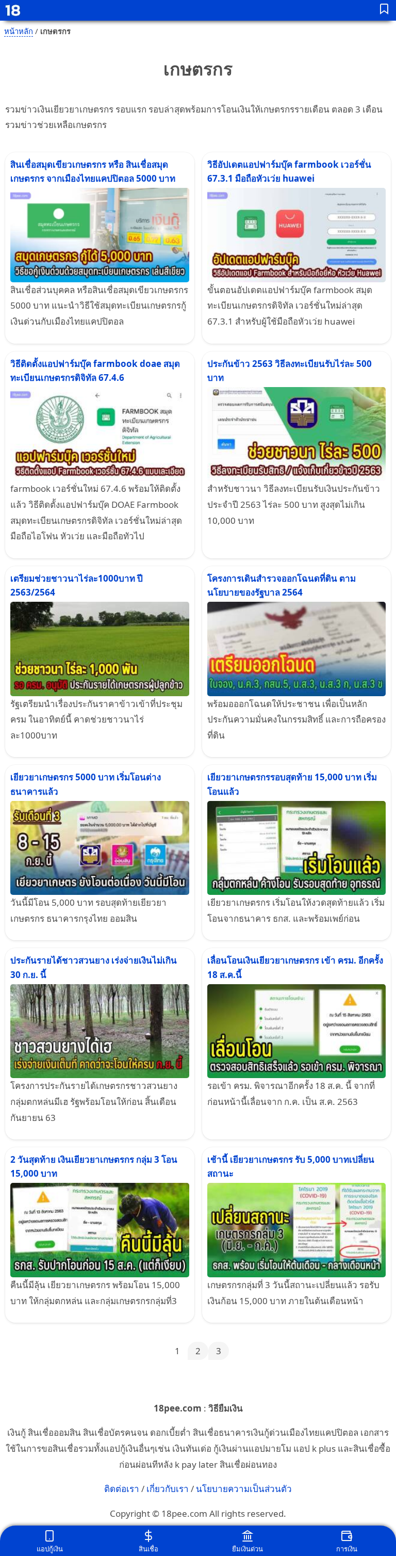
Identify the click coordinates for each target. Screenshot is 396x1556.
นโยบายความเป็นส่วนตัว (244, 1489)
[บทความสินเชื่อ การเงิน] (384, 11)
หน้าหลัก (18, 31)
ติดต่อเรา (121, 1489)
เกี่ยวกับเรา (167, 1489)
